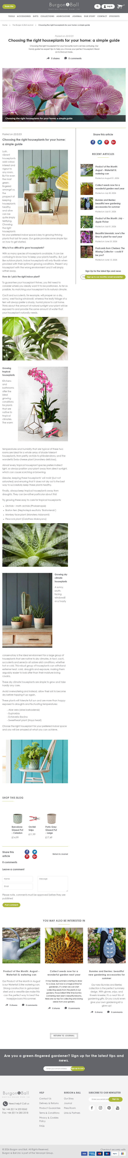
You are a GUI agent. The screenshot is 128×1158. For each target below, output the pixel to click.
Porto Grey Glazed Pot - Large (51, 830)
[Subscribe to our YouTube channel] (117, 1108)
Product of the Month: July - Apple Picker (109, 220)
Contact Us (45, 1099)
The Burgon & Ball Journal (22, 25)
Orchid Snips (32, 828)
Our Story (89, 16)
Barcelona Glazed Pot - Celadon (17, 830)
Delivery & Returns (49, 1103)
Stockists (114, 16)
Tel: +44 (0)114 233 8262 (14, 1109)
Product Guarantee (49, 1108)
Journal (77, 16)
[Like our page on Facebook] (92, 1108)
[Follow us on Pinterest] (109, 1108)
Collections (47, 16)
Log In (109, 6)
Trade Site (9, 6)
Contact (102, 16)
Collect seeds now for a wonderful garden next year (109, 187)
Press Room (70, 1108)
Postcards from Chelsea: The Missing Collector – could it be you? (110, 251)
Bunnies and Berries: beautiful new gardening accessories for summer (108, 203)
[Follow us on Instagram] (100, 1108)
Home (4, 25)
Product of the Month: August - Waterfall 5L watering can (106, 170)
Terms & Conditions (49, 1113)
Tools (11, 16)
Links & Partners (72, 1113)
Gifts (35, 16)
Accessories (24, 16)
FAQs (41, 1126)
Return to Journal (60, 854)
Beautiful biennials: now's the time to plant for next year (110, 235)
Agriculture (63, 16)
